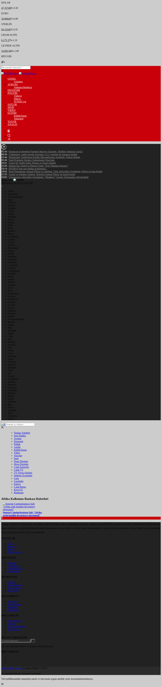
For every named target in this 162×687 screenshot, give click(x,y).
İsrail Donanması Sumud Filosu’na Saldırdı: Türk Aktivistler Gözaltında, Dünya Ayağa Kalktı (55, 171)
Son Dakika (20, 435)
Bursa (10, 233)
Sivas (10, 353)
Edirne (11, 251)
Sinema (11, 623)
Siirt (10, 347)
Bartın (11, 398)
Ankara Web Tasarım (11, 668)
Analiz (17, 447)
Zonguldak (13, 379)
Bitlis (10, 225)
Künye (17, 484)
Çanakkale (13, 236)
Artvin (11, 211)
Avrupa (17, 438)
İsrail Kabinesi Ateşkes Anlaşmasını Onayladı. (32, 160)
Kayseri (11, 296)
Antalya (12, 208)
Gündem (18, 81)
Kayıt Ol (18, 489)
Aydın (11, 214)
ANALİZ (12, 124)
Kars (10, 290)
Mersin (11, 282)
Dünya (17, 98)
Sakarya (12, 342)
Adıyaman (13, 194)
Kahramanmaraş (16, 319)
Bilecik (11, 219)
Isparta (11, 279)
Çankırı (11, 239)
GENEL (12, 78)
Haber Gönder (15, 552)
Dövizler (12, 582)
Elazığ (11, 253)
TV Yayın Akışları (23, 472)
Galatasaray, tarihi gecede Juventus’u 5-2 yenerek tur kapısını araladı (43, 154)
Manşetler (12, 607)
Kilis (10, 413)
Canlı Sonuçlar (21, 467)
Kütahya (12, 310)
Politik (17, 444)
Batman (11, 393)
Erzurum (12, 259)
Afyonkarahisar (15, 196)
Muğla (11, 324)
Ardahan (12, 401)
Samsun (12, 344)
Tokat (10, 359)
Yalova (11, 407)
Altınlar (11, 563)
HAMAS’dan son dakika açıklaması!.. (28, 168)
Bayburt (12, 384)
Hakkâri (12, 273)
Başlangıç (19, 492)
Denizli (11, 245)
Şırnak (11, 396)
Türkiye (18, 96)
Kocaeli (11, 305)
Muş (10, 327)
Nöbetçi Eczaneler (23, 475)
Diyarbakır (13, 248)
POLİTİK (13, 93)
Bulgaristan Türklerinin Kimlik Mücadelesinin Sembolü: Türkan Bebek (44, 157)
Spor (16, 458)
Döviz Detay (14, 571)
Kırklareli (12, 299)
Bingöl (11, 222)
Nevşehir (12, 330)
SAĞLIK (12, 104)
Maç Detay (13, 590)
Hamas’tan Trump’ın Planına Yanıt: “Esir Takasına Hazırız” (38, 165)
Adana (11, 191)
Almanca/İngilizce (23, 87)
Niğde (11, 333)
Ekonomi (18, 441)
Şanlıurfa (12, 367)
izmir (10, 288)
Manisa (11, 316)
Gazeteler (18, 481)
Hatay (11, 276)
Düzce (11, 418)
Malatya (12, 313)
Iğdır (10, 404)
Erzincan (12, 256)
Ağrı (10, 199)
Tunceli (11, 364)
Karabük (12, 410)
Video (17, 452)
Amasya (12, 202)
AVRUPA (13, 84)
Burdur (11, 231)
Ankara (11, 205)
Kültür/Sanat (20, 115)
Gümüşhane (14, 270)
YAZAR (12, 121)
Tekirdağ (12, 356)
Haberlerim (13, 610)
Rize (10, 339)
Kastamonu (13, 293)
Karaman (12, 387)
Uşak (10, 370)
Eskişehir (12, 262)
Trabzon (12, 361)
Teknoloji (18, 118)
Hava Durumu (21, 464)
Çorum (11, 242)
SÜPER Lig (20, 101)
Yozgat (11, 376)
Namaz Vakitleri (22, 432)
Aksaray (12, 381)
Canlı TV (18, 469)
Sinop (10, 350)
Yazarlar (18, 455)
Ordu (10, 336)
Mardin (11, 322)
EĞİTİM (12, 113)
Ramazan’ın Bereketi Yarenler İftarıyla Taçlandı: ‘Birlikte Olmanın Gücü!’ (46, 151)
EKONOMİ (14, 90)
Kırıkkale (12, 390)
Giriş (16, 478)
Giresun (12, 268)
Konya (11, 307)
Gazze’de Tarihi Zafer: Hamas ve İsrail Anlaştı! (32, 163)
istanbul (11, 285)
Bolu (10, 228)
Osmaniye (13, 416)
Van (10, 373)
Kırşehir (12, 302)
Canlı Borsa (20, 487)
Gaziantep (13, 265)
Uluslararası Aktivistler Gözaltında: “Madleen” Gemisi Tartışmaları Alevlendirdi (48, 177)
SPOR (11, 107)
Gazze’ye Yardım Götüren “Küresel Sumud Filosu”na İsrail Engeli (42, 174)
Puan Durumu (21, 461)
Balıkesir (12, 216)
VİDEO (12, 110)
